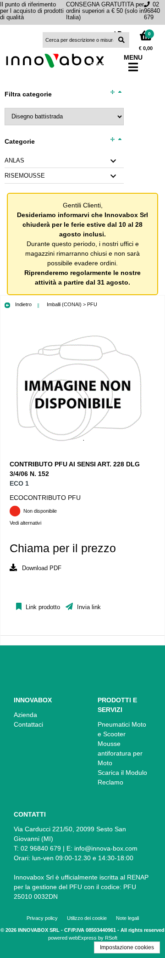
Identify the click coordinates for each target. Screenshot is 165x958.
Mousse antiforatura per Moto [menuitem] (120, 753)
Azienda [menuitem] (25, 714)
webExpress (83, 938)
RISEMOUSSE (25, 176)
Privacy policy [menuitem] (42, 918)
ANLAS (14, 160)
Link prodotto (42, 607)
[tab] (64, 161)
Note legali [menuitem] (127, 918)
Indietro (23, 304)
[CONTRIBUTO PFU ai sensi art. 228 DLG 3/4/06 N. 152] (78, 454)
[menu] (41, 717)
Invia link (88, 607)
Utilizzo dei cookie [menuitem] (87, 918)
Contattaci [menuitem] (28, 724)
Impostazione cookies (127, 947)
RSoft (111, 938)
